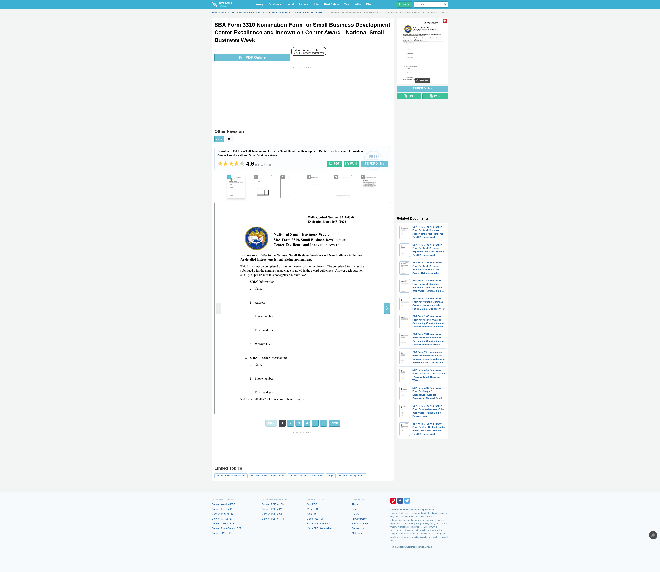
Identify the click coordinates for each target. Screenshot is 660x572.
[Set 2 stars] (225, 163)
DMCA (355, 513)
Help (354, 509)
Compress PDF (315, 518)
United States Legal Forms (351, 476)
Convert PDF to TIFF (273, 518)
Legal (290, 4)
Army (259, 4)
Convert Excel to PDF (223, 509)
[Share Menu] (653, 535)
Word (353, 163)
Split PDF (312, 504)
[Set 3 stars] (231, 163)
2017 (219, 138)
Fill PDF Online (252, 57)
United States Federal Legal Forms (306, 476)
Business (275, 4)
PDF (337, 163)
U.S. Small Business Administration (267, 476)
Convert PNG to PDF (223, 513)
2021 (230, 138)
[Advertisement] (302, 93)
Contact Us (358, 528)
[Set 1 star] (220, 163)
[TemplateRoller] (222, 4)
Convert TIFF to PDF (223, 523)
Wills (358, 4)
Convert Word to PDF (223, 504)
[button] (387, 308)
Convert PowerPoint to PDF (227, 528)
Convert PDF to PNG (273, 509)
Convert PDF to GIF (272, 513)
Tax (346, 4)
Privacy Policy (359, 518)
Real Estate (331, 4)
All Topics (357, 533)
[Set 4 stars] (236, 163)
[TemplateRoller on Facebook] (400, 501)
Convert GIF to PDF (222, 518)
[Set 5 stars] (242, 163)
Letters (303, 4)
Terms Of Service (361, 523)
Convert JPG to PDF (223, 533)
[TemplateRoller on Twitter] (407, 501)
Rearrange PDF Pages (319, 523)
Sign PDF (312, 513)
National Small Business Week (231, 476)
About (355, 504)
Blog (369, 4)
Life (316, 4)
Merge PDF (313, 509)
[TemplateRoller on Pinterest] (393, 501)
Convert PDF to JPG (273, 504)
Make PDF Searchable (319, 528)
